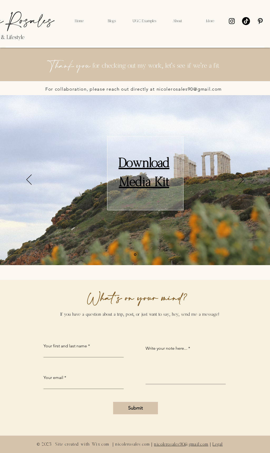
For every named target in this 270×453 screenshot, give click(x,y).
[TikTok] (246, 21)
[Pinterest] (260, 21)
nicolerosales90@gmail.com (189, 89)
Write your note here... (166, 348)
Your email (53, 378)
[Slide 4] (135, 255)
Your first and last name (65, 346)
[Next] (241, 180)
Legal (218, 444)
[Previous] (29, 180)
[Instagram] (232, 21)
